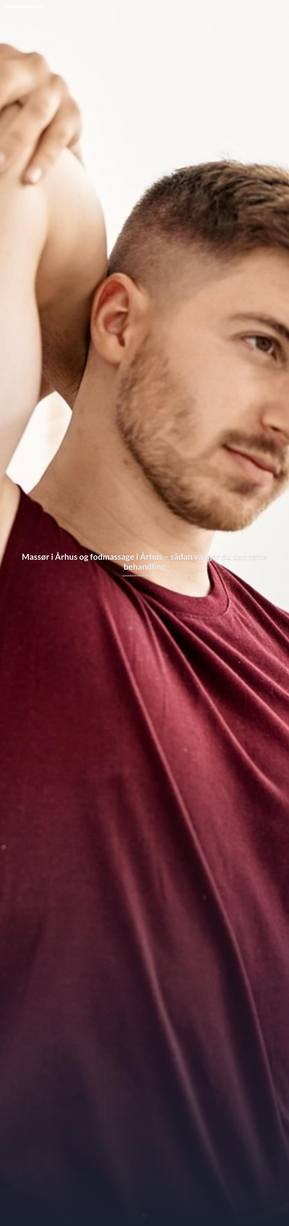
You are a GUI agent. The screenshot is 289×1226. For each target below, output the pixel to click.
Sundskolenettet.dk (25, 6)
